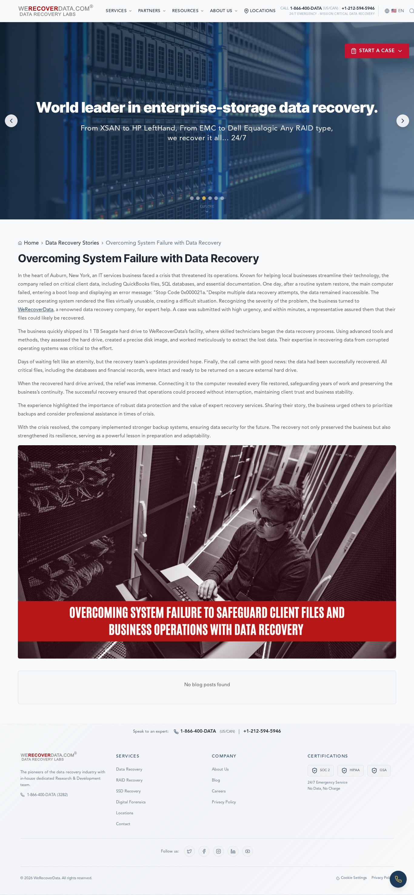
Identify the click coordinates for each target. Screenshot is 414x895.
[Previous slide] (11, 120)
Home (31, 243)
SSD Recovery (128, 791)
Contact (123, 824)
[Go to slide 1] (192, 198)
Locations (124, 813)
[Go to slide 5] (216, 198)
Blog (216, 780)
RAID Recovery (129, 780)
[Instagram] (218, 851)
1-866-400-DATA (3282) (47, 795)
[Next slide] (402, 120)
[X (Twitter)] (189, 851)
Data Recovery (129, 769)
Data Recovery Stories (72, 243)
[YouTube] (247, 851)
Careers (219, 791)
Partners (149, 11)
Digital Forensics (131, 802)
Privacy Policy (224, 802)
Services (116, 11)
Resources (185, 11)
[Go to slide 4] (210, 198)
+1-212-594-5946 (358, 8)
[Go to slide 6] (222, 198)
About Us (221, 11)
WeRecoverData (35, 309)
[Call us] (398, 879)
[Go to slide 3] (204, 198)
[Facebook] (204, 851)
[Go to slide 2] (198, 198)
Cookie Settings (354, 878)
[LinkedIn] (233, 851)
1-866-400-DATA (306, 8)
